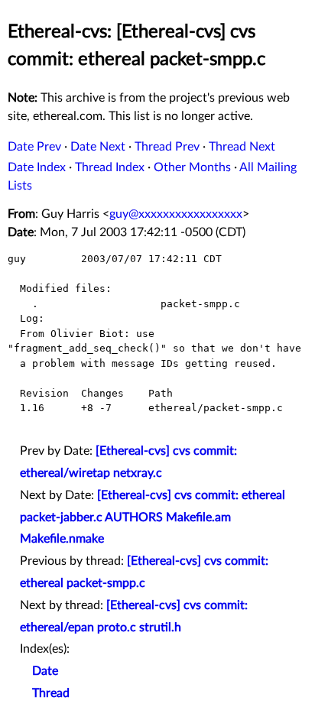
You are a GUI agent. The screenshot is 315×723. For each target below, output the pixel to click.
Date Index (37, 167)
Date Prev (34, 147)
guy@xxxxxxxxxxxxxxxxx (175, 214)
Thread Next (242, 147)
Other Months (192, 167)
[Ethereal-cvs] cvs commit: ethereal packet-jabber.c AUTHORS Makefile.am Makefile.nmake (152, 517)
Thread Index (110, 167)
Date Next (97, 147)
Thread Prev (167, 147)
